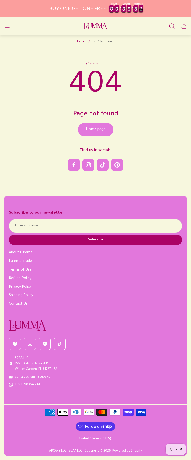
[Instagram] (30, 344)
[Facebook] (15, 344)
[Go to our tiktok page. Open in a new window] (103, 165)
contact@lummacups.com (34, 377)
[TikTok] (60, 344)
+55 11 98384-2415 (28, 384)
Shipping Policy (21, 296)
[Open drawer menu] (7, 26)
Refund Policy (20, 279)
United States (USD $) (95, 439)
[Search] (171, 26)
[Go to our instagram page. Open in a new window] (88, 165)
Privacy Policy (20, 287)
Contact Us (18, 304)
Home (80, 42)
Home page (95, 130)
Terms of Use (20, 270)
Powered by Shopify (127, 451)
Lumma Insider (21, 261)
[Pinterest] (45, 344)
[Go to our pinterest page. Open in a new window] (117, 165)
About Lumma (20, 253)
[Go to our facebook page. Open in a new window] (74, 165)
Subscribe (95, 240)
